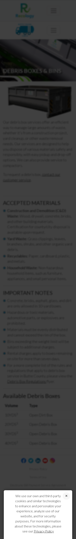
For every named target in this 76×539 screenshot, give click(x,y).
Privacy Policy (44, 531)
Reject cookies (66, 496)
